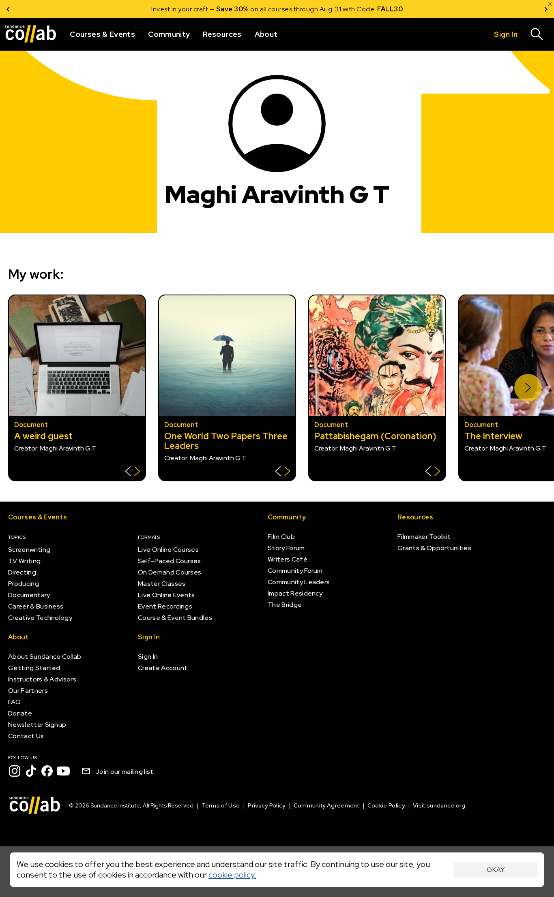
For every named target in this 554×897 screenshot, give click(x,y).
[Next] (546, 9)
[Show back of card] (132, 472)
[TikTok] (30, 771)
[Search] (536, 34)
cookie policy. (232, 874)
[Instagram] (14, 771)
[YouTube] (63, 771)
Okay (496, 869)
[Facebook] (47, 771)
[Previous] (8, 9)
